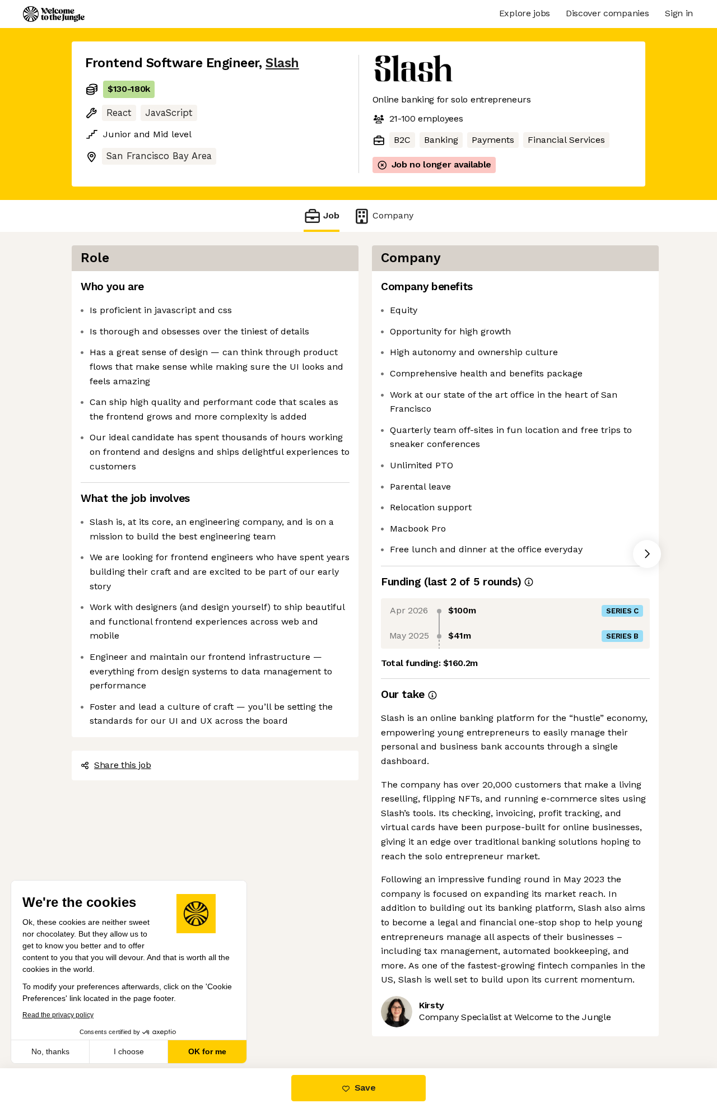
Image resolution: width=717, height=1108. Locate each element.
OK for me (207, 1051)
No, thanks (50, 1051)
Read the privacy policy (58, 1015)
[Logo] (54, 14)
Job (331, 215)
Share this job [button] (122, 765)
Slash (282, 63)
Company (393, 215)
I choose (129, 1051)
